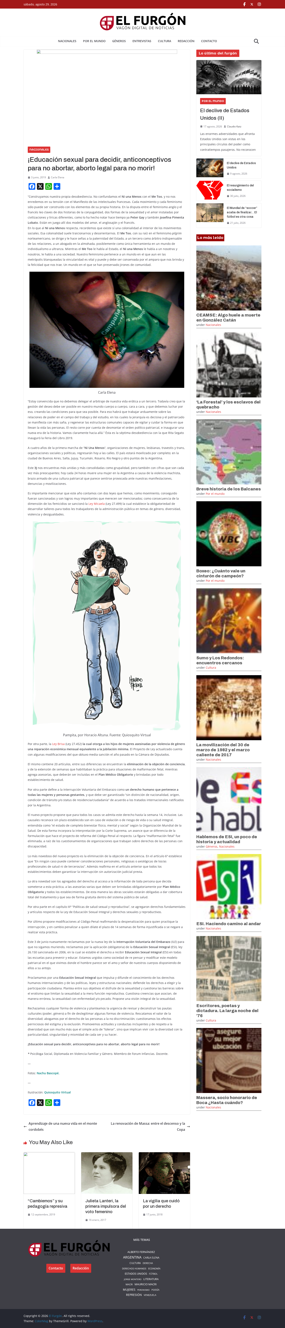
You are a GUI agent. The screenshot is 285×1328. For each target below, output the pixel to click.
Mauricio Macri (146, 1284)
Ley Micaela (96, 504)
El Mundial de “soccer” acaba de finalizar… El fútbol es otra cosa (242, 212)
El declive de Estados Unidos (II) (224, 114)
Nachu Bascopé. (48, 1073)
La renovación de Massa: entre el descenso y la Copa (148, 1126)
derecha (148, 1263)
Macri (129, 1284)
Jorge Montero (132, 1279)
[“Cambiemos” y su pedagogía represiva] (49, 1155)
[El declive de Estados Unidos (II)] (228, 77)
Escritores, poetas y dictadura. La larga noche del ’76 (227, 1010)
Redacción (186, 41)
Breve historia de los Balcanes (228, 489)
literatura (151, 1279)
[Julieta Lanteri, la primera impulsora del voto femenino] (106, 1155)
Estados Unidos (136, 1273)
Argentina (132, 1257)
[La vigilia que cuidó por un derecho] (164, 1155)
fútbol (153, 1273)
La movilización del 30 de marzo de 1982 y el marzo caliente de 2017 (223, 750)
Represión (134, 1295)
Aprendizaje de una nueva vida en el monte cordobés (63, 1126)
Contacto (209, 41)
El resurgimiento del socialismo (240, 187)
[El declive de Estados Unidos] (209, 168)
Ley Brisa (58, 744)
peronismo (143, 1289)
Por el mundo (94, 41)
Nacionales (67, 41)
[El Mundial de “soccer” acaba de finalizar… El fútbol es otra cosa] (209, 215)
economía (154, 1268)
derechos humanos (134, 1268)
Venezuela (150, 1295)
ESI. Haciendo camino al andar (228, 923)
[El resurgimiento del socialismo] (209, 191)
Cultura (164, 41)
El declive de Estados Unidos (241, 165)
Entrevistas (141, 41)
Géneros (119, 41)
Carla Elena (57, 177)
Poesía (155, 1289)
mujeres (129, 1290)
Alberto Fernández (141, 1252)
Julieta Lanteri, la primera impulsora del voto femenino (105, 1206)
